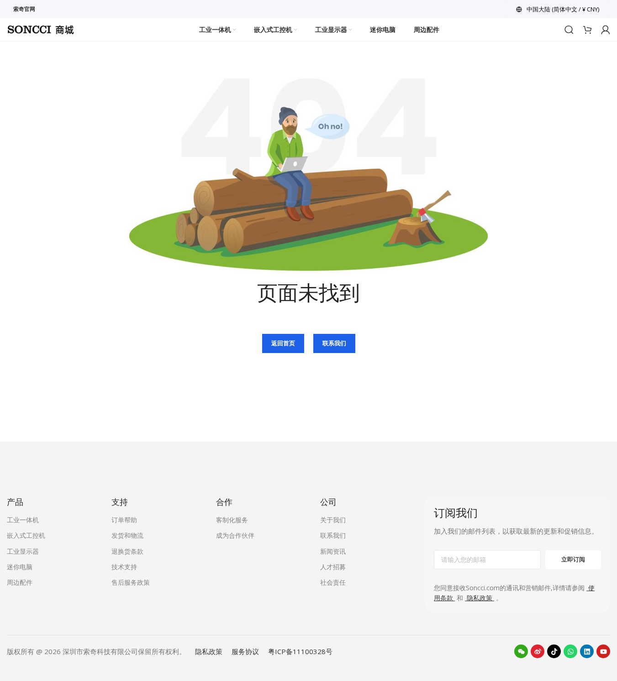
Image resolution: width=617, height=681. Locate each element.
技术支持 (124, 566)
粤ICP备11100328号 (300, 651)
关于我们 (333, 519)
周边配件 (19, 582)
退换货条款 (127, 551)
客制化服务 (232, 519)
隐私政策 (208, 651)
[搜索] (569, 30)
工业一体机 (23, 519)
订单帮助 (124, 519)
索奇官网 (24, 9)
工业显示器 (23, 551)
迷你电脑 (19, 566)
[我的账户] (605, 30)
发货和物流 (127, 535)
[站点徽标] (40, 28)
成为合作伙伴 (235, 535)
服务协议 (245, 651)
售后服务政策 (130, 582)
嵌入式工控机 (26, 535)
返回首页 (283, 343)
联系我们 (334, 343)
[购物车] (587, 30)
